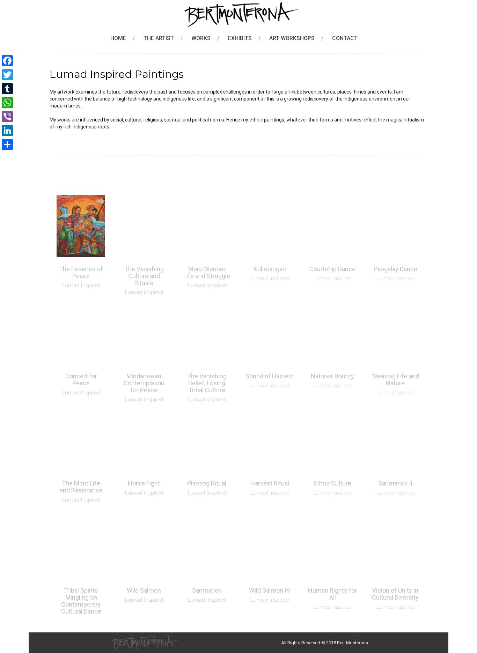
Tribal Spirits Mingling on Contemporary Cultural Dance (81, 601)
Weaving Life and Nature (395, 379)
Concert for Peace (81, 379)
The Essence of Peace (81, 272)
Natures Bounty (332, 376)
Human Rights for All (332, 594)
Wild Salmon (144, 590)
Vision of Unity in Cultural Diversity (395, 594)
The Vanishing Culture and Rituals (144, 276)
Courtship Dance (332, 269)
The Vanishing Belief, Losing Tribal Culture (207, 383)
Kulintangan (270, 269)
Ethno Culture (332, 483)
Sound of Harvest (269, 376)
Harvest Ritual (269, 483)
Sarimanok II (395, 483)
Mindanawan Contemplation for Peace (144, 383)
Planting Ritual (206, 483)
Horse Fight (144, 483)
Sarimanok (206, 590)
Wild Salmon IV (269, 590)
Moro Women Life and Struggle (206, 272)
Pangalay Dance (395, 269)
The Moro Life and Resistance (81, 487)
